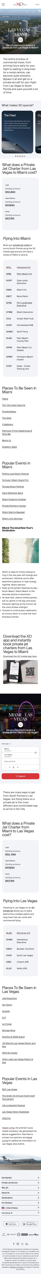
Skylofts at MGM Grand (13, 1036)
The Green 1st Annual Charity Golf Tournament (18, 1097)
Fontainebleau (9, 411)
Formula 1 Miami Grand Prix (15, 480)
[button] (20, 1178)
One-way (5, 744)
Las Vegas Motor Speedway (15, 1111)
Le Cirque (7, 1024)
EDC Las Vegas (9, 1089)
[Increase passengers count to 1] (18, 767)
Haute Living (8, 1127)
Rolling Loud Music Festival (15, 473)
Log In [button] (37, 4)
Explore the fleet (9, 149)
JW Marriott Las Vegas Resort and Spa (18, 1045)
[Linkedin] (27, 1244)
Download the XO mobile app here (20, 656)
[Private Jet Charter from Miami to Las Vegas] (20, 725)
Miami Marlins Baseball (13, 512)
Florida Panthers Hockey (14, 505)
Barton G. (6, 440)
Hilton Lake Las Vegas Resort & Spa (17, 1061)
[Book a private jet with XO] (20, 4)
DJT (4, 1017)
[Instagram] (18, 1244)
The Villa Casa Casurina (13, 405)
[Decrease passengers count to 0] (5, 767)
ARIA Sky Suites (9, 1052)
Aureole (6, 1011)
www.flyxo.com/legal (16, 1267)
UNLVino (6, 1118)
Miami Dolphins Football (14, 499)
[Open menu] (3, 4)
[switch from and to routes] (35, 752)
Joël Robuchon (9, 998)
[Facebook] (13, 1244)
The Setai (6, 418)
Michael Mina (8, 1030)
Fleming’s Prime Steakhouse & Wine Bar (17, 432)
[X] (22, 1244)
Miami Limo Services (12, 518)
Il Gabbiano (7, 424)
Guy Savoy (7, 1004)
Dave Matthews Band (12, 493)
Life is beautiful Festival (13, 1105)
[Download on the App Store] (11, 1223)
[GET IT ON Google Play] (29, 1223)
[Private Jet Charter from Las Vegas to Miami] (20, 40)
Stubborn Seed (9, 446)
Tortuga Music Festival (13, 486)
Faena (5, 398)
